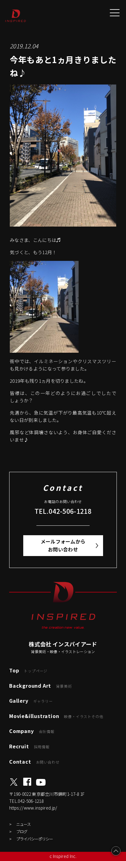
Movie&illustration (56, 716)
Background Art (40, 685)
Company (31, 731)
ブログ (21, 831)
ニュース (23, 824)
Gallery (31, 700)
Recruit (29, 746)
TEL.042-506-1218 (63, 511)
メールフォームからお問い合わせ (63, 545)
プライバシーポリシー (34, 839)
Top (28, 670)
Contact (34, 761)
